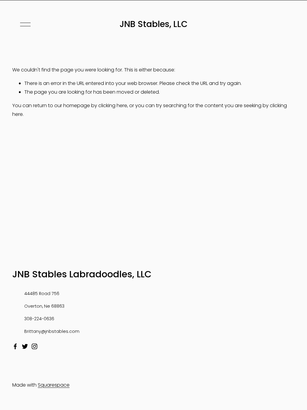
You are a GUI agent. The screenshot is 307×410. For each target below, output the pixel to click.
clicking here (112, 105)
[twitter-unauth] (25, 346)
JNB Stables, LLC (154, 24)
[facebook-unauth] (15, 346)
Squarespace (54, 384)
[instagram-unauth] (34, 346)
